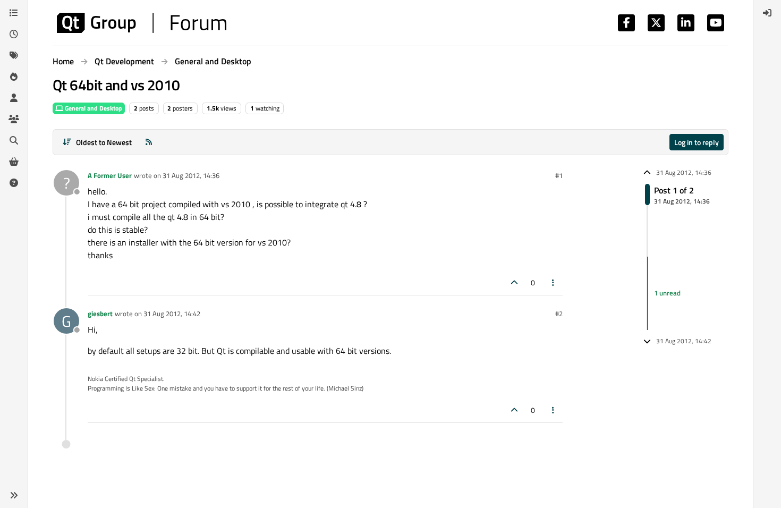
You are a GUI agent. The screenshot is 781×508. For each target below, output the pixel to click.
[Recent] (13, 34)
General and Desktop (92, 108)
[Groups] (13, 119)
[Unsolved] (13, 182)
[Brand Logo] (141, 23)
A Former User (110, 175)
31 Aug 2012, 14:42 (171, 313)
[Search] (13, 140)
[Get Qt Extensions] (13, 161)
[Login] (767, 12)
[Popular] (13, 76)
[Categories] (13, 12)
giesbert (100, 313)
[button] (13, 495)
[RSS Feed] (149, 142)
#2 (559, 313)
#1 (559, 175)
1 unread (667, 292)
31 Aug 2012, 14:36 (191, 175)
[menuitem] (767, 12)
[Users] (13, 97)
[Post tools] (553, 282)
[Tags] (13, 55)
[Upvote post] (514, 282)
